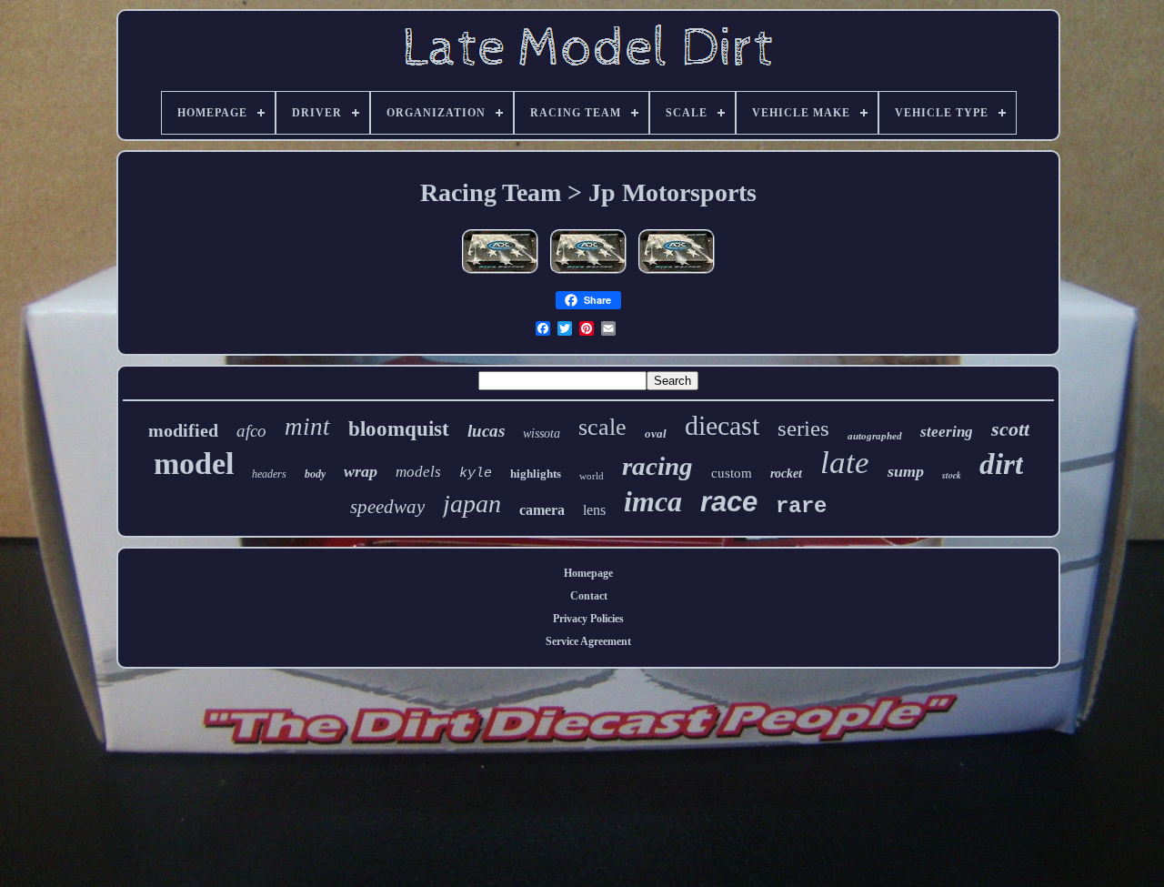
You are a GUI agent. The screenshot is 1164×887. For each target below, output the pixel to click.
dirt (1001, 464)
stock (951, 475)
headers (269, 474)
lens (594, 510)
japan (472, 503)
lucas (486, 430)
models (418, 471)
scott (1010, 429)
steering (946, 431)
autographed (875, 435)
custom (731, 473)
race (729, 502)
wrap (360, 471)
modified (183, 430)
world (591, 475)
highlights (535, 473)
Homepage (588, 573)
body (315, 474)
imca (653, 501)
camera (542, 510)
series (803, 428)
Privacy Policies (588, 618)
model (194, 463)
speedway (387, 507)
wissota (541, 433)
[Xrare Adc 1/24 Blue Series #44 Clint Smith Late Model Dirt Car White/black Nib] (500, 274)
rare (801, 506)
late (844, 462)
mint (307, 426)
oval (656, 433)
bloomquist (398, 429)
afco (251, 430)
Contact (588, 596)
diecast (722, 425)
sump (906, 471)
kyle (475, 473)
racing (657, 465)
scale (602, 427)
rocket (786, 473)
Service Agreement (588, 641)
